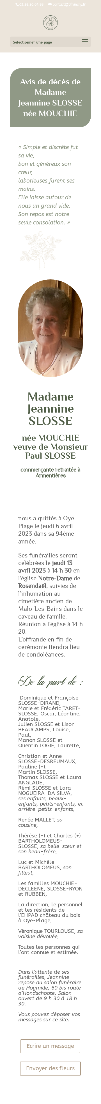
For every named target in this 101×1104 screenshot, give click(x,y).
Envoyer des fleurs (50, 1068)
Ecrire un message (50, 1046)
